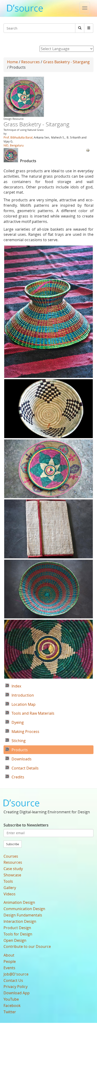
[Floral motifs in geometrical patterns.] (48, 649)
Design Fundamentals (23, 915)
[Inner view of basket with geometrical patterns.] (48, 409)
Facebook (12, 1005)
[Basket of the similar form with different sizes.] (48, 469)
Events (9, 967)
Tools (8, 881)
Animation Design (19, 902)
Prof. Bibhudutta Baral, (18, 137)
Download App (17, 992)
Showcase (12, 875)
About (9, 955)
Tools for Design (18, 934)
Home (12, 61)
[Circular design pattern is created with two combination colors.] (48, 589)
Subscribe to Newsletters (26, 825)
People (10, 961)
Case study (13, 868)
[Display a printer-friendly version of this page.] (88, 149)
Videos (10, 894)
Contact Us (13, 980)
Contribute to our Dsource (27, 946)
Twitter (10, 1011)
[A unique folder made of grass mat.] (48, 529)
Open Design (15, 940)
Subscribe (12, 844)
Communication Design (24, 908)
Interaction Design (20, 921)
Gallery (10, 887)
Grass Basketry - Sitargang (66, 61)
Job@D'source (16, 974)
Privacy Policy (16, 986)
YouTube (11, 999)
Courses (11, 856)
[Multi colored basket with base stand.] (48, 312)
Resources (30, 61)
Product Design (17, 927)
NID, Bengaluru (14, 145)
